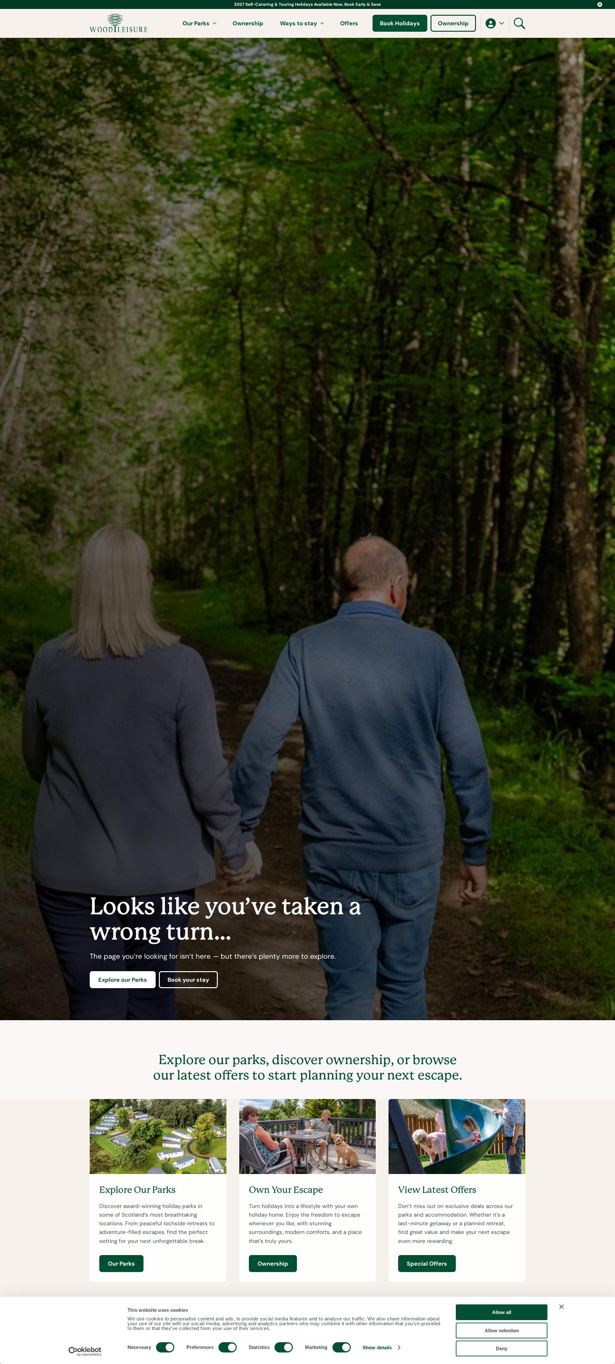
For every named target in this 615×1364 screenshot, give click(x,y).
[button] (495, 23)
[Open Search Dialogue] (519, 23)
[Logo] (119, 23)
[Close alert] (600, 4)
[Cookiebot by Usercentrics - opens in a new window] (85, 1351)
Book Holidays (400, 23)
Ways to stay (298, 23)
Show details (377, 1347)
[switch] (227, 1347)
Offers (349, 23)
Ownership (248, 23)
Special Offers (427, 1263)
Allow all (501, 1312)
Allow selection (502, 1330)
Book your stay (188, 979)
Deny (501, 1348)
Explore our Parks (122, 979)
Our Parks (196, 23)
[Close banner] (561, 1306)
